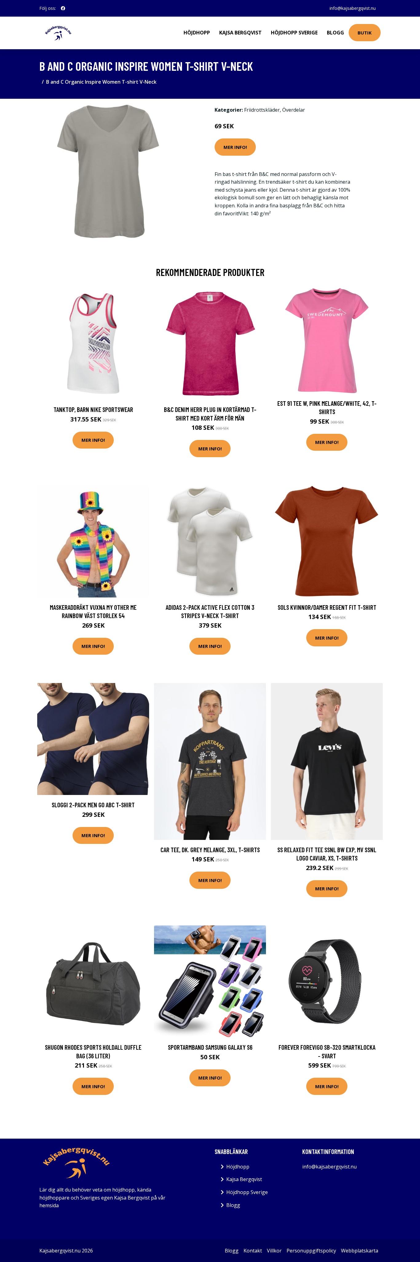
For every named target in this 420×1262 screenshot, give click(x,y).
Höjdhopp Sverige (294, 32)
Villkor (274, 1250)
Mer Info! (235, 147)
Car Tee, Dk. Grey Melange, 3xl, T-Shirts (210, 849)
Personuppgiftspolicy (311, 1250)
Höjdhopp (197, 32)
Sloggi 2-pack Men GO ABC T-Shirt (93, 805)
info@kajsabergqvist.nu (353, 8)
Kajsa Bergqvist (240, 32)
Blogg (335, 32)
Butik (365, 33)
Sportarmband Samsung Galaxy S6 (210, 1047)
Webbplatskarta (359, 1250)
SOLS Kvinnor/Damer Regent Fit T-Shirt (327, 607)
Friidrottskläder (262, 109)
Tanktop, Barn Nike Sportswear (93, 409)
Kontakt (253, 1250)
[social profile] (63, 8)
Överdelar (293, 109)
